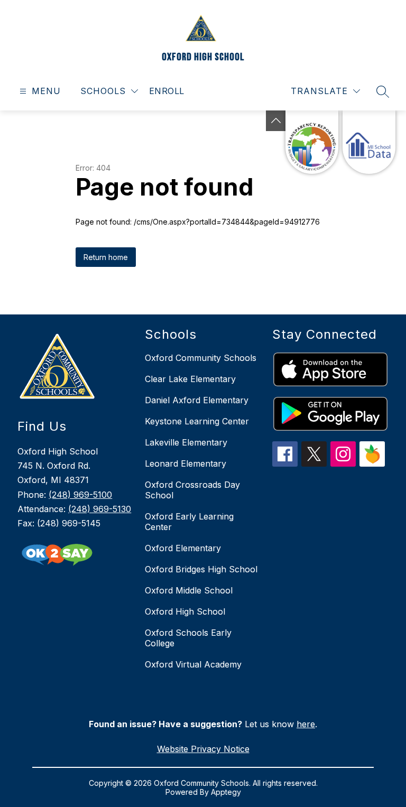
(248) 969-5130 (99, 509)
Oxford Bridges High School (201, 569)
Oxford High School (185, 611)
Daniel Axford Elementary (196, 400)
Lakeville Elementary (186, 442)
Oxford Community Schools (200, 358)
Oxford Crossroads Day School (192, 489)
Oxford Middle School (189, 590)
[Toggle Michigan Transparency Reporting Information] (276, 120)
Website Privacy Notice (203, 749)
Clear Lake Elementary (190, 379)
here (306, 724)
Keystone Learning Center (197, 421)
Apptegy (226, 791)
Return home (106, 257)
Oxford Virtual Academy (193, 664)
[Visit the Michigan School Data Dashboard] (369, 142)
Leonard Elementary (185, 463)
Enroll (166, 91)
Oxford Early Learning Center (189, 521)
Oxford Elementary (183, 548)
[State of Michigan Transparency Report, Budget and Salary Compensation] (311, 142)
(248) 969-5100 (80, 494)
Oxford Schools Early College (188, 637)
